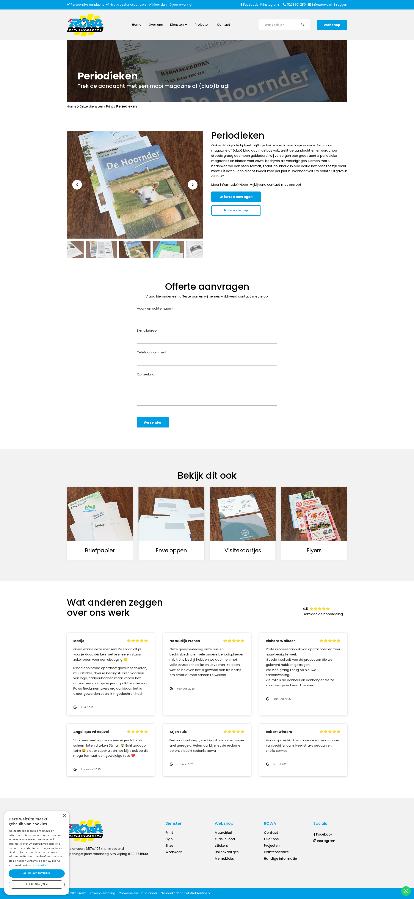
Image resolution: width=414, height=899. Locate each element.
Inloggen (340, 4)
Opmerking (145, 374)
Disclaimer (149, 893)
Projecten (202, 24)
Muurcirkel (223, 832)
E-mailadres (147, 330)
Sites (169, 845)
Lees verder (38, 865)
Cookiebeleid (128, 893)
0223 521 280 (296, 4)
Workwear (173, 852)
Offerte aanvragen (236, 197)
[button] (193, 185)
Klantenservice (276, 852)
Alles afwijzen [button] (36, 884)
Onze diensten (91, 106)
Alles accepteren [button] (36, 873)
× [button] (64, 815)
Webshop (332, 25)
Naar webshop (236, 210)
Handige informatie (280, 858)
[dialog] (36, 853)
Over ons (156, 24)
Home (136, 24)
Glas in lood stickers (225, 842)
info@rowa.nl (321, 4)
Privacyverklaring (102, 893)
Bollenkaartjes (227, 852)
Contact (223, 24)
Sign (169, 839)
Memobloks (224, 858)
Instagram (270, 4)
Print (109, 106)
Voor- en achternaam (155, 308)
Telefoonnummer (151, 352)
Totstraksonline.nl (197, 893)
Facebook (250, 4)
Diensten (177, 24)
